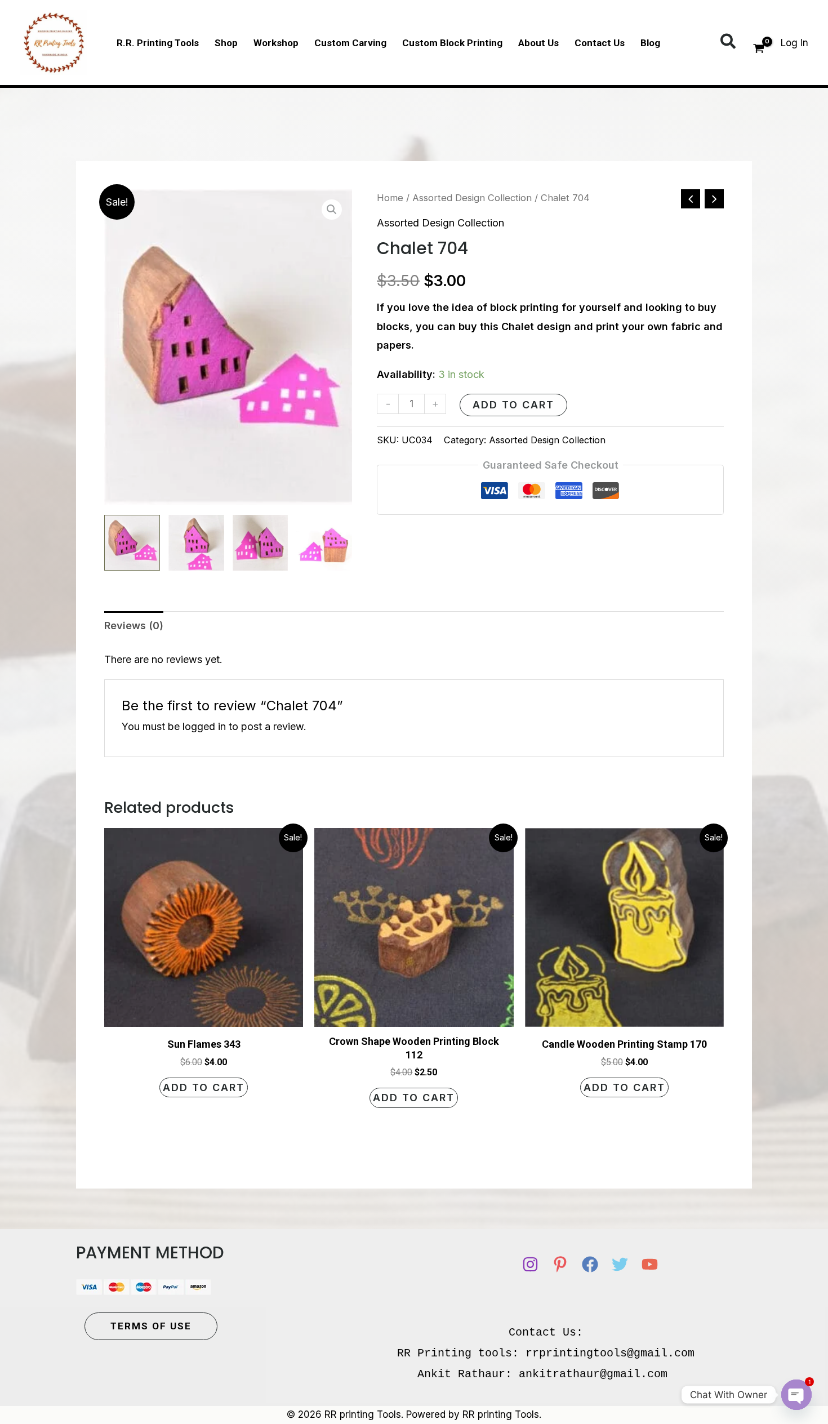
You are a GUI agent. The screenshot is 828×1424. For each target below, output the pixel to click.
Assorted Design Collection (472, 197)
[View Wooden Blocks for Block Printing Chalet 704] (132, 543)
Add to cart (513, 405)
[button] (728, 42)
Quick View (203, 1016)
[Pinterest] (560, 1264)
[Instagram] (530, 1264)
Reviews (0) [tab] (133, 625)
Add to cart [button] (203, 1087)
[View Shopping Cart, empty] (758, 50)
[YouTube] (650, 1264)
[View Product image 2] (196, 543)
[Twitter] (620, 1264)
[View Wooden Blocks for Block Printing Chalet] (324, 543)
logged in (204, 726)
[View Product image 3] (260, 543)
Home (390, 197)
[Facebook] (590, 1264)
